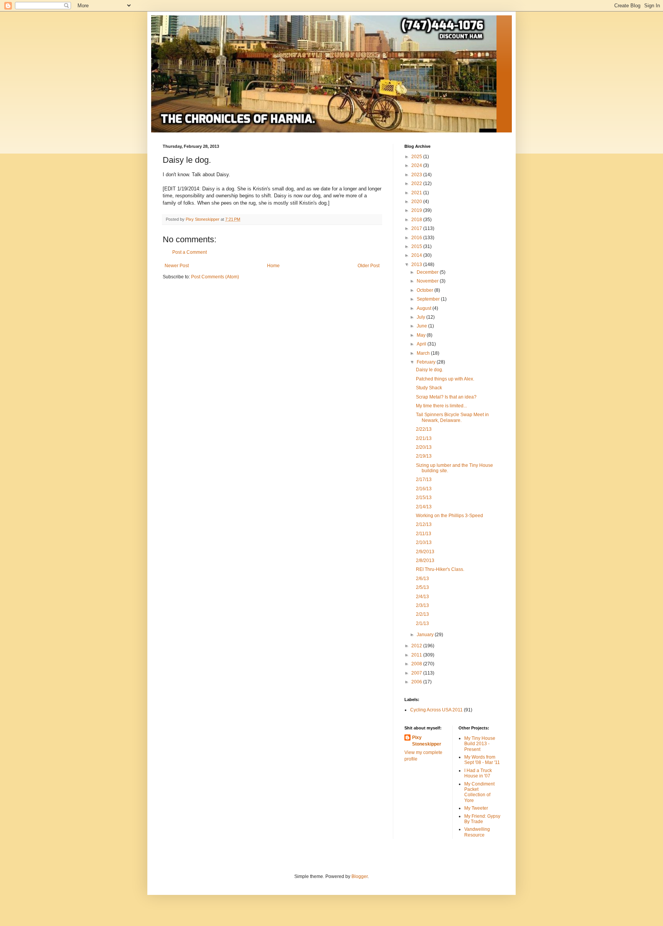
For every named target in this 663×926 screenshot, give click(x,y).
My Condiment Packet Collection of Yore (479, 792)
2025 (417, 156)
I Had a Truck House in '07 (478, 773)
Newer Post (177, 265)
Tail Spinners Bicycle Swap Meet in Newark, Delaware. (452, 417)
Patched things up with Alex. (445, 379)
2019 (417, 210)
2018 (417, 219)
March (424, 353)
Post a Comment (189, 252)
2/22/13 (424, 429)
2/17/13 (424, 479)
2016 (417, 237)
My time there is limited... (441, 405)
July (421, 317)
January (426, 634)
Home (273, 265)
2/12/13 (424, 524)
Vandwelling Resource (477, 832)
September (429, 299)
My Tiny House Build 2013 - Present (479, 744)
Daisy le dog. (429, 369)
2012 (417, 645)
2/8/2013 (425, 560)
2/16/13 (424, 488)
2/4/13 (422, 596)
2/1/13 (422, 623)
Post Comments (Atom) (215, 276)
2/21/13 (424, 438)
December (428, 272)
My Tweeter (476, 808)
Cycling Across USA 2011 (436, 710)
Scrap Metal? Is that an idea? (446, 397)
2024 (417, 165)
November (428, 281)
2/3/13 (422, 605)
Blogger (359, 876)
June (422, 326)
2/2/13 (422, 614)
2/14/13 (424, 506)
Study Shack (429, 387)
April (422, 344)
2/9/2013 (425, 551)
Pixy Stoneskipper (426, 741)
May (422, 335)
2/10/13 (424, 542)
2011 (417, 655)
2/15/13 (424, 497)
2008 (417, 663)
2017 (417, 228)
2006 (417, 682)
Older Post (368, 265)
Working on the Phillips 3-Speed (449, 515)
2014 (417, 255)
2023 (417, 174)
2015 (417, 246)
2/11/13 (423, 533)
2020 (417, 201)
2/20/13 (424, 447)
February (427, 362)
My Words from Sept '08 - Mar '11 (482, 759)
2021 (417, 192)
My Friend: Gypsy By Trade (482, 819)
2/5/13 (422, 587)
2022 (417, 183)
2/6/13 (422, 578)
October (425, 290)
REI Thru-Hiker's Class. (440, 569)
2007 (417, 673)
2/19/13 (424, 456)
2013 (417, 264)
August (424, 308)
